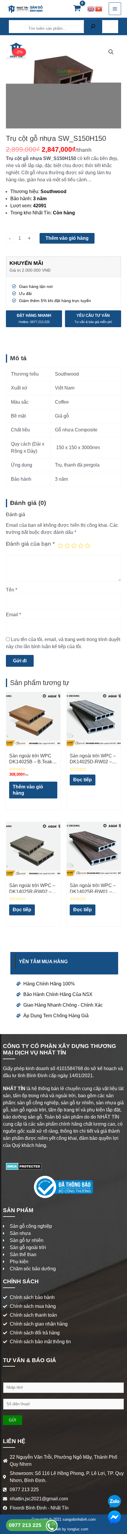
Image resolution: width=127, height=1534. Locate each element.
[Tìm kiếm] (93, 26)
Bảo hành (20, 198)
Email (13, 614)
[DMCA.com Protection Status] (24, 1165)
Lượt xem (20, 205)
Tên (11, 589)
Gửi (12, 1420)
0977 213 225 (26, 1525)
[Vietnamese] (99, 8)
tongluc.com (77, 1529)
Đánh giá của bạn (30, 544)
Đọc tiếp (82, 779)
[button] (111, 52)
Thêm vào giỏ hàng (67, 238)
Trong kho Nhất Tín (30, 212)
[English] (91, 8)
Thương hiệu (24, 191)
